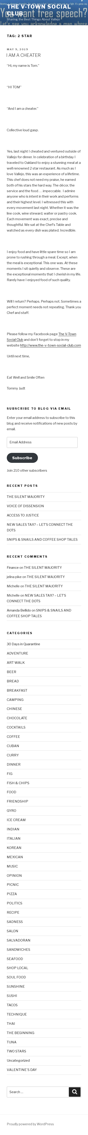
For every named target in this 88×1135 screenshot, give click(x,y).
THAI (11, 1024)
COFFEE (13, 737)
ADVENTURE (17, 653)
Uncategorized (18, 1061)
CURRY (13, 755)
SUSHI (12, 996)
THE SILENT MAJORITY (26, 497)
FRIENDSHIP (17, 801)
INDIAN (13, 829)
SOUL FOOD (16, 977)
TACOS (12, 1005)
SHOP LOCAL (17, 968)
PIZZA (12, 894)
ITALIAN (14, 838)
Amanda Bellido (19, 610)
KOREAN (14, 848)
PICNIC (13, 885)
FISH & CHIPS (18, 783)
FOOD (11, 792)
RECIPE (13, 912)
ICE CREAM (16, 820)
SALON (12, 931)
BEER (11, 672)
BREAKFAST (17, 690)
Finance (13, 568)
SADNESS (15, 922)
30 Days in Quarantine (23, 644)
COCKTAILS (16, 727)
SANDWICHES (18, 950)
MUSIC (12, 866)
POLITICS (14, 903)
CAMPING (15, 700)
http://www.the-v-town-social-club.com (50, 345)
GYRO (11, 811)
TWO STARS (16, 1051)
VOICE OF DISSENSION (25, 506)
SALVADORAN (18, 940)
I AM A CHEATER (23, 55)
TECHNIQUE (17, 1014)
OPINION (14, 876)
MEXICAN (15, 857)
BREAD (13, 681)
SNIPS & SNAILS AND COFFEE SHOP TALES (42, 540)
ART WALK (16, 663)
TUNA (11, 1042)
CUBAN (13, 746)
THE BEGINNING (20, 1033)
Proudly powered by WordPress (30, 1124)
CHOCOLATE (17, 718)
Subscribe (22, 458)
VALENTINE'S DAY (22, 1070)
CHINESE (14, 709)
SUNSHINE (16, 986)
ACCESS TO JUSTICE (23, 515)
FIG (9, 774)
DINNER (14, 764)
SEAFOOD (15, 959)
